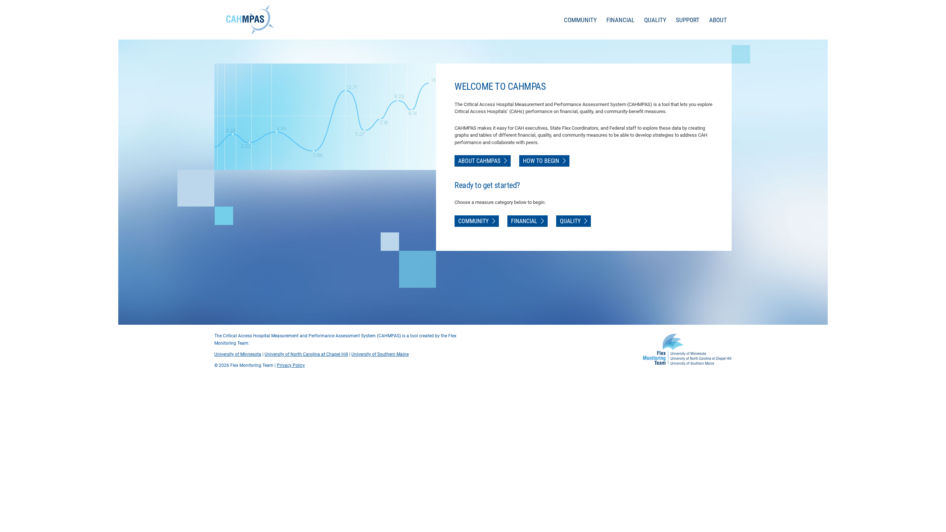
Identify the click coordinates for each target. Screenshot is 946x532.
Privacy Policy (291, 365)
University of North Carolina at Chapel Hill (306, 354)
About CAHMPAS (479, 160)
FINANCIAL (524, 221)
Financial (620, 20)
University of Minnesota (237, 354)
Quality (655, 20)
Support (688, 20)
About (718, 20)
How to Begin (541, 160)
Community (580, 20)
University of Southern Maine (380, 354)
